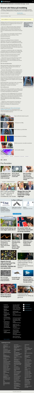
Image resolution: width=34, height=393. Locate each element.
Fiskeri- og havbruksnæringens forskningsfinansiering (6, 356)
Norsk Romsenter (16, 379)
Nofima (15, 365)
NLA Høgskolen (16, 344)
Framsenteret (5, 360)
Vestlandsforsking (27, 381)
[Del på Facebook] (1, 160)
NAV (3, 380)
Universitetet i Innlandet (28, 373)
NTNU (15, 351)
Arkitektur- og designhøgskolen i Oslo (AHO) (6, 347)
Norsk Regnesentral (17, 378)
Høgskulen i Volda (5, 367)
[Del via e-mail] (6, 160)
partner (11, 156)
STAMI (26, 358)
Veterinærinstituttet (27, 382)
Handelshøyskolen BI (6, 362)
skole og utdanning (5, 156)
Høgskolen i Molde (6, 365)
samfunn (2, 157)
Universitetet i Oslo (27, 374)
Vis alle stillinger (17, 213)
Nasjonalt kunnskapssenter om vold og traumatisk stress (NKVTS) (18, 354)
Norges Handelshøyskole (17, 371)
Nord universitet (16, 366)
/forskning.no (27, 306)
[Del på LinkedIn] (4, 160)
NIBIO (4, 381)
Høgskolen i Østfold (6, 366)
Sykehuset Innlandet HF (28, 363)
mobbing (27, 156)
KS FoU (4, 373)
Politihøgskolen (27, 344)
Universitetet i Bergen (28, 372)
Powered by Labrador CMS (17, 391)
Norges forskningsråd (17, 372)
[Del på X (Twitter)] (3, 160)
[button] (1, 202)
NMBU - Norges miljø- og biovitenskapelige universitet (17, 347)
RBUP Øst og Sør (27, 347)
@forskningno (27, 304)
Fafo (3, 353)
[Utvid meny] (33, 1)
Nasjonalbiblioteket (16, 352)
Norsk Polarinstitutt (17, 377)
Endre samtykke (7, 339)
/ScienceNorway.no (28, 310)
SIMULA (26, 350)
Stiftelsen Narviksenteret (28, 360)
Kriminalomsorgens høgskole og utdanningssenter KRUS (6, 377)
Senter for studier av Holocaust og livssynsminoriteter (27, 356)
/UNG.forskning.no (28, 308)
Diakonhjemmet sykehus (6, 350)
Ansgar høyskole (5, 344)
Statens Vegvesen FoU (28, 359)
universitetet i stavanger (19, 156)
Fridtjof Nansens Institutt (6, 361)
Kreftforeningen (5, 374)
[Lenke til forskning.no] (16, 1)
